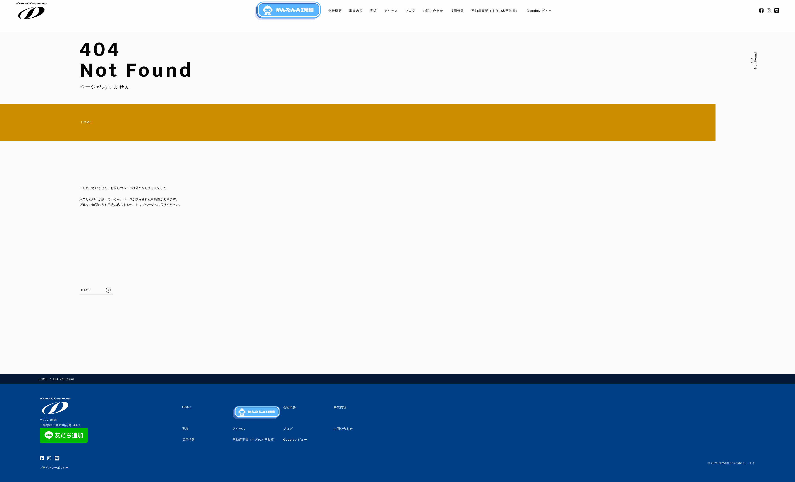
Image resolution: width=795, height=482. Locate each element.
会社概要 (335, 10)
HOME (86, 122)
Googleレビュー (539, 10)
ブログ (410, 10)
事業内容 (356, 10)
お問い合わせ (433, 10)
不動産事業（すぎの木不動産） (495, 10)
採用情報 (457, 10)
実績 (373, 10)
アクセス (391, 10)
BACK (86, 290)
